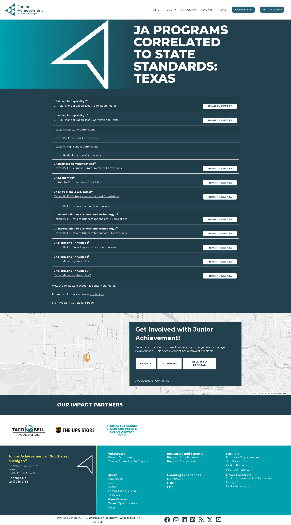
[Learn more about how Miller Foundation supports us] (169, 430)
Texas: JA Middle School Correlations (77, 155)
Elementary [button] (175, 478)
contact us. (97, 294)
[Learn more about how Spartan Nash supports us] (262, 430)
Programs (189, 9)
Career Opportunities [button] (122, 503)
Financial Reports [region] (237, 469)
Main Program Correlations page (73, 302)
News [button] (111, 507)
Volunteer (169, 363)
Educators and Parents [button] (185, 453)
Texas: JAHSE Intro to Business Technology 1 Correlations (90, 233)
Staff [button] (111, 482)
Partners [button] (232, 453)
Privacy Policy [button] (92, 517)
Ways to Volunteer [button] (120, 457)
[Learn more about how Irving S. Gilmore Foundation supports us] (28, 430)
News (222, 9)
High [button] (170, 487)
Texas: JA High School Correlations (76, 146)
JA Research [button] (116, 495)
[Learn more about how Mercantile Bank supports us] (122, 430)
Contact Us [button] (17, 478)
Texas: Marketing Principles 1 (72, 261)
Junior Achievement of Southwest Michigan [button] (249, 480)
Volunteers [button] (116, 453)
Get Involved (272, 9)
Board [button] (112, 487)
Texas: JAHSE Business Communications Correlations (88, 168)
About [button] (113, 475)
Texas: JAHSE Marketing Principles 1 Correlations (85, 247)
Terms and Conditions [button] (68, 517)
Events (207, 9)
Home (155, 9)
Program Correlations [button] (181, 461)
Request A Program (199, 363)
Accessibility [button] (110, 517)
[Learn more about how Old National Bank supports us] (216, 430)
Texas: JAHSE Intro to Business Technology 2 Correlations (90, 218)
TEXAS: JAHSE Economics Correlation (78, 182)
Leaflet (253, 393)
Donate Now (243, 9)
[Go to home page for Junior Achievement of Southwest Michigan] (25, 10)
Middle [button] (171, 482)
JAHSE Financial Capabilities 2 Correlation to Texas (86, 119)
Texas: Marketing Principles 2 (72, 275)
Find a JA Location (238, 486)
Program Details (219, 106)
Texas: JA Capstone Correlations (74, 129)
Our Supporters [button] (237, 461)
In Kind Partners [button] (237, 465)
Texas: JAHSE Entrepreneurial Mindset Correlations (86, 196)
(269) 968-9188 (18, 481)
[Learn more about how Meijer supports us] (75, 430)
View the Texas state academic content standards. (84, 285)
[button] (175, 9)
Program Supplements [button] (182, 457)
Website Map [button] (127, 517)
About (169, 9)
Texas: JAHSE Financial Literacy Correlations (82, 206)
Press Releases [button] (118, 499)
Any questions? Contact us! (152, 380)
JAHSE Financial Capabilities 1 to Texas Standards (85, 105)
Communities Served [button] (122, 491)
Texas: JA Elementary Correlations (76, 138)
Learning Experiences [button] (184, 475)
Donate (145, 363)
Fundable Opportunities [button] (242, 457)
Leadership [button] (115, 478)
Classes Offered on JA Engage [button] (128, 461)
